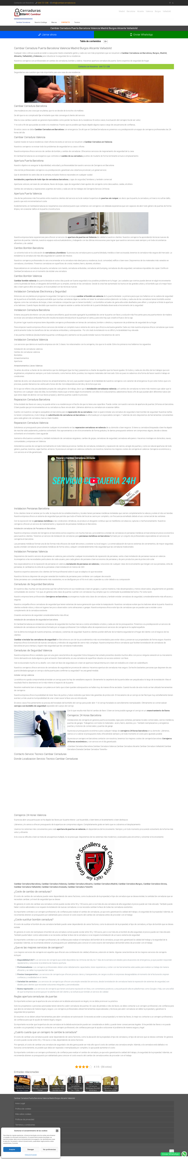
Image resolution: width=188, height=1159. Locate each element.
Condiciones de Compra (25, 1141)
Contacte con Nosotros (88, 66)
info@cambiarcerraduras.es (64, 3)
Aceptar (12, 1149)
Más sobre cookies (23, 1114)
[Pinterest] (170, 3)
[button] (57, 1131)
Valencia (149, 11)
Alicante (140, 11)
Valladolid (167, 11)
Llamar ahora (48, 34)
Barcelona (131, 11)
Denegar (31, 1149)
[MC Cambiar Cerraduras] (27, 12)
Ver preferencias (49, 1149)
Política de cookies (23, 1109)
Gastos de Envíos (22, 1130)
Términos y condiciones (25, 1125)
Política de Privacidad (31, 1155)
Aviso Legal (20, 1103)
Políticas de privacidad (24, 1119)
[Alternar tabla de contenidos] (104, 41)
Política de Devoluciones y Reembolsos (32, 1135)
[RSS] (173, 3)
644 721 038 (43, 3)
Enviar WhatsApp (143, 34)
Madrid (122, 11)
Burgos (158, 11)
